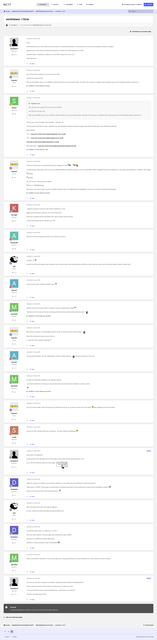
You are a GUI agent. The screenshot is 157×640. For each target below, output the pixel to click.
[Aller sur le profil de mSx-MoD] (14, 307)
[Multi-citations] (27, 63)
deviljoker (14, 489)
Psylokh (14, 80)
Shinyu (14, 108)
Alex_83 (14, 290)
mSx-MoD (14, 314)
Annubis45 (14, 243)
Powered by (144, 637)
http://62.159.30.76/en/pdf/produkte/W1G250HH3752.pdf (57, 146)
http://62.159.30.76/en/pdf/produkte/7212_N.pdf (47, 138)
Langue (7, 637)
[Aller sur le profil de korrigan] (14, 208)
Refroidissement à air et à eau (42, 25)
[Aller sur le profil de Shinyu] (14, 101)
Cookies (14, 637)
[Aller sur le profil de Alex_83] (14, 283)
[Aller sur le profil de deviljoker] (14, 482)
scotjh (14, 437)
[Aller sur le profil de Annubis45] (14, 236)
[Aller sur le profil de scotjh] (14, 430)
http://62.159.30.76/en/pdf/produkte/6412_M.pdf (43, 142)
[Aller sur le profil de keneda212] (7, 25)
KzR (14, 266)
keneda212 (14, 25)
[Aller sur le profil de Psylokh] (14, 73)
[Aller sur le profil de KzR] (14, 259)
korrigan (14, 215)
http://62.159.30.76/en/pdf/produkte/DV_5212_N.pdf (48, 134)
